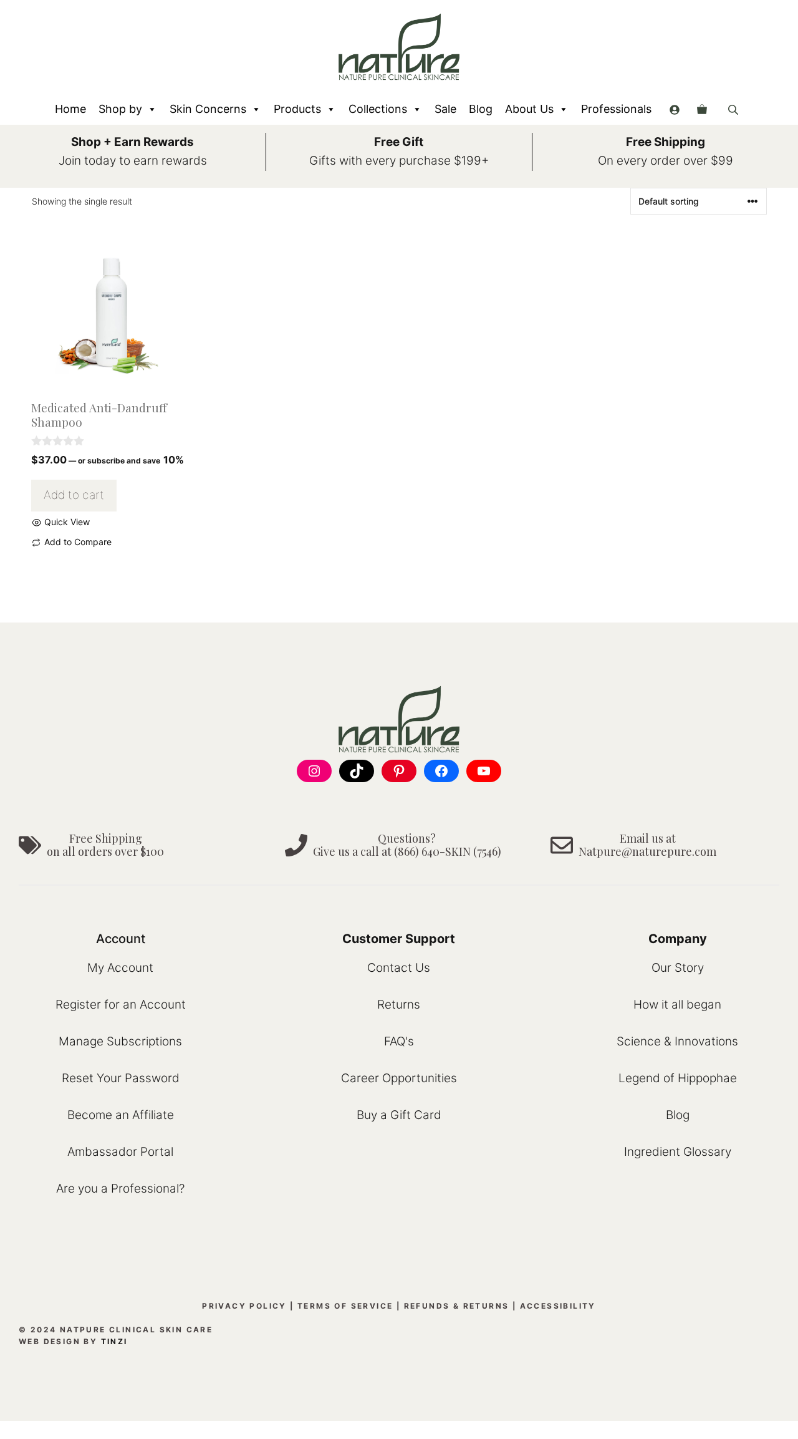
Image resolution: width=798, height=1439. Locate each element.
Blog (481, 108)
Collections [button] (378, 108)
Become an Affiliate (120, 1115)
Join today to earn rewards (133, 160)
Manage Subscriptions (120, 1041)
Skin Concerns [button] (208, 108)
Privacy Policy (244, 1306)
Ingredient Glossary (677, 1152)
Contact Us (398, 968)
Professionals (616, 108)
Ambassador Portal (120, 1152)
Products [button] (297, 108)
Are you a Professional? (120, 1188)
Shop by (120, 108)
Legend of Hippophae (677, 1078)
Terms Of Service (345, 1306)
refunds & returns (456, 1306)
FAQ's (399, 1041)
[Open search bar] (734, 109)
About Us (529, 108)
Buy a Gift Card (399, 1115)
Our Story (677, 968)
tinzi (114, 1341)
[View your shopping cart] (702, 109)
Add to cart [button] (74, 495)
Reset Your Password (121, 1078)
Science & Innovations (677, 1041)
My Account (120, 968)
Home (70, 108)
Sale (445, 108)
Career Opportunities (399, 1078)
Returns (398, 1004)
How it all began (677, 1004)
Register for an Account (120, 1004)
